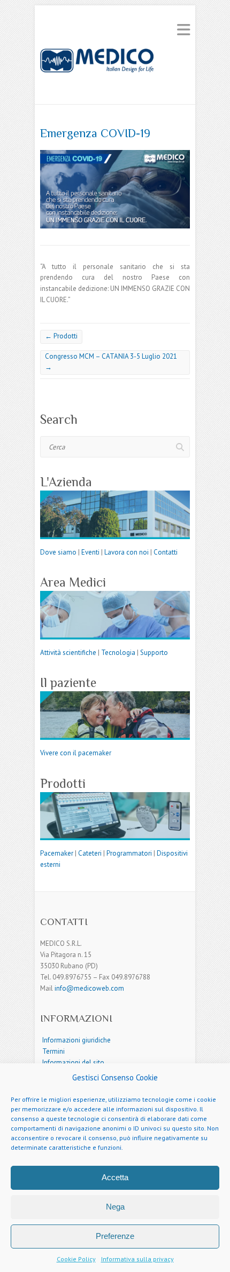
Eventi (90, 552)
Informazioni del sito (73, 1062)
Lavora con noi (127, 552)
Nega (115, 1206)
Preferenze (115, 1236)
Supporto (154, 652)
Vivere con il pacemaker (75, 752)
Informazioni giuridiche (76, 1040)
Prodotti (61, 336)
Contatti (166, 552)
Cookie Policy (76, 1259)
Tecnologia (118, 652)
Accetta (115, 1177)
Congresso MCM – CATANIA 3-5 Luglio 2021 (111, 362)
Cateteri (90, 853)
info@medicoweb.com (89, 988)
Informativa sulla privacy (137, 1259)
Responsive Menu (183, 29)
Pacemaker (56, 853)
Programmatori (129, 853)
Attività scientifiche (68, 652)
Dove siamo (58, 552)
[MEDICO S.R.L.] (115, 70)
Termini (53, 1051)
